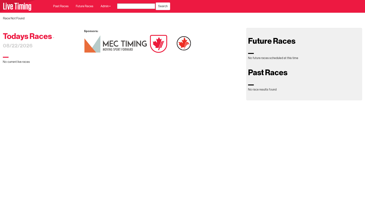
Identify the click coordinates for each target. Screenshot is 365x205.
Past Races (61, 6)
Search (163, 6)
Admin (105, 6)
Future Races (84, 6)
